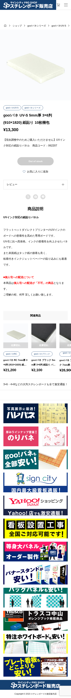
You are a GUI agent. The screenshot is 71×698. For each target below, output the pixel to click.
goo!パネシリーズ (32, 108)
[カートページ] (58, 5)
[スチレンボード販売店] (28, 5)
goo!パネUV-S (12, 108)
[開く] (66, 5)
